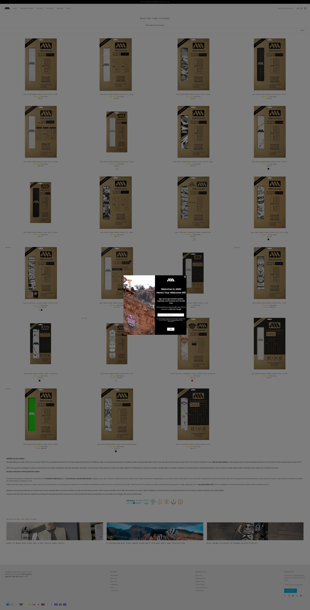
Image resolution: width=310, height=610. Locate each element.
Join (170, 329)
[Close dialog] (185, 277)
